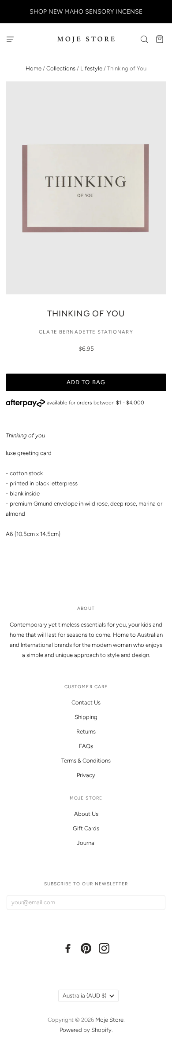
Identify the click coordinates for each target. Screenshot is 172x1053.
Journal (86, 843)
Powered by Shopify (86, 1030)
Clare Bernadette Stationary (86, 332)
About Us (86, 814)
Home (33, 68)
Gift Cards (86, 828)
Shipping (86, 717)
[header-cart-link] (160, 39)
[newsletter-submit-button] (157, 902)
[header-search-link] (144, 39)
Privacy (86, 775)
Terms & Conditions (86, 760)
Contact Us (86, 702)
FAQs (86, 746)
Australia (84, 995)
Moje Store (109, 1019)
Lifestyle (91, 68)
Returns (86, 731)
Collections (60, 68)
